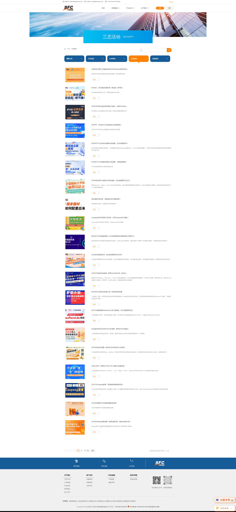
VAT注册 (113, 501)
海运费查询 (126, 501)
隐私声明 (111, 482)
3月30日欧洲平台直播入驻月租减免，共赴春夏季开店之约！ (111, 180)
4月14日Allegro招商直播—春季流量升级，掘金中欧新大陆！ (111, 421)
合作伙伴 (89, 485)
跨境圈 (107, 501)
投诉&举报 (133, 479)
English (171, 2)
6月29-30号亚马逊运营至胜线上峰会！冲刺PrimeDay (108, 106)
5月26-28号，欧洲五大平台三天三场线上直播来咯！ (108, 366)
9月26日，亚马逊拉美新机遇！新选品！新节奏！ (107, 88)
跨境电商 (119, 501)
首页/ (68, 48)
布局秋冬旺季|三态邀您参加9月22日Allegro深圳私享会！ (110, 69)
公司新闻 (67, 482)
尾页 (92, 450)
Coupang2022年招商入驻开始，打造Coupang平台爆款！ (110, 217)
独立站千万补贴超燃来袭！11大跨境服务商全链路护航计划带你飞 (112, 236)
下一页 (86, 450)
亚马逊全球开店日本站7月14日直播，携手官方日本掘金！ (110, 329)
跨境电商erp (100, 501)
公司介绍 (67, 479)
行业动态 (67, 485)
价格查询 (89, 482)
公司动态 (91, 58)
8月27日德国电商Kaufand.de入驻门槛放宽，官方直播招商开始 (111, 310)
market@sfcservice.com (97, 1)
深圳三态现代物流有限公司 (100, 506)
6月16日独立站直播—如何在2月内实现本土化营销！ (108, 347)
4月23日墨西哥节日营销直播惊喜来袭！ (104, 403)
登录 (160, 8)
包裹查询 (89, 479)
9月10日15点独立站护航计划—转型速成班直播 (106, 292)
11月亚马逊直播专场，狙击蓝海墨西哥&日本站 (106, 254)
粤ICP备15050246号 (121, 506)
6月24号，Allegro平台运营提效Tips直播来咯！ (106, 125)
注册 (169, 8)
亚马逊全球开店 (82, 501)
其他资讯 (155, 58)
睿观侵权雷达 (73, 501)
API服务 (111, 479)
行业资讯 (112, 58)
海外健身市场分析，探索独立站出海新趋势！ (106, 199)
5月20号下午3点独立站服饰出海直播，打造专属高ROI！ (109, 143)
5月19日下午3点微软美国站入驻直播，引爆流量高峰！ (109, 162)
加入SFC (67, 492)
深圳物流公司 (92, 501)
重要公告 (69, 58)
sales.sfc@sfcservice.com (76, 1)
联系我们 (67, 489)
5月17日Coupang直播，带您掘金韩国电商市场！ (107, 384)
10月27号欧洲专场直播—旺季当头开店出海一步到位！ (109, 273)
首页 (103, 8)
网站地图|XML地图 (154, 506)
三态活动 (74, 48)
